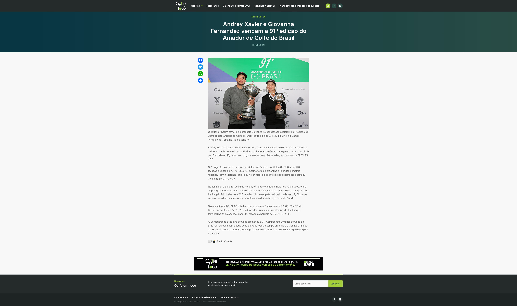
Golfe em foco (181, 6)
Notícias (195, 5)
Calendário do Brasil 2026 (237, 5)
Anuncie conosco (230, 297)
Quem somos (181, 297)
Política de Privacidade (204, 297)
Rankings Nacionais (265, 5)
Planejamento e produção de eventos (299, 5)
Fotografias (213, 5)
